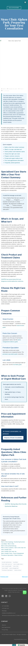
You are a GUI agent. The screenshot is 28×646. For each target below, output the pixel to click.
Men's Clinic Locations (7, 547)
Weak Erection (18, 555)
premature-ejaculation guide (10, 354)
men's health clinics (18, 564)
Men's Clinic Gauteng (7, 542)
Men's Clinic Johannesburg (8, 546)
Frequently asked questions (12, 162)
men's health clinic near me (8, 551)
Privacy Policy (5, 629)
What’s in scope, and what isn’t (13, 149)
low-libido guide (17, 364)
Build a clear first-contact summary (14, 147)
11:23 (21, 89)
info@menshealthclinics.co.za (8, 613)
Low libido (4, 544)
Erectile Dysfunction (19, 542)
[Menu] (25, 2)
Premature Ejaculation (7, 555)
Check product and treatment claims (15, 151)
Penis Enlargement (18, 553)
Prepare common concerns (12, 156)
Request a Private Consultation (13, 437)
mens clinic (15, 566)
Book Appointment (6, 627)
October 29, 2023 (13, 89)
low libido (15, 562)
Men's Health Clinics (6, 553)
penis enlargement (14, 568)
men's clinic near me (20, 547)
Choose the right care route (12, 154)
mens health (5, 568)
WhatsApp (4, 610)
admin (4, 89)
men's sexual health (6, 566)
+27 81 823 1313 (5, 608)
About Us (4, 625)
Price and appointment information (14, 160)
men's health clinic (6, 549)
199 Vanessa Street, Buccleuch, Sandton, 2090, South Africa (14, 615)
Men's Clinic (11, 544)
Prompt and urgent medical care (13, 158)
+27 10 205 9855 (5, 606)
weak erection (17, 570)
